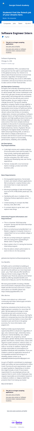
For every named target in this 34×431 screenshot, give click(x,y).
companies (7, 23)
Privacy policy (13, 427)
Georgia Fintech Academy (19, 5)
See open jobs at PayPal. (13, 46)
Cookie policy (21, 427)
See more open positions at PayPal (17, 411)
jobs (14, 23)
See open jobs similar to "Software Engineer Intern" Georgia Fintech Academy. (16, 50)
